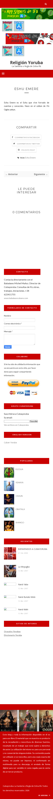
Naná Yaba (23, 584)
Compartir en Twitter (28, 144)
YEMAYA (19, 482)
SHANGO (20, 522)
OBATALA (20, 509)
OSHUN (19, 496)
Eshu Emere (30, 157)
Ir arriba (43, 795)
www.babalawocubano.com (16, 298)
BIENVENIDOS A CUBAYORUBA (32, 549)
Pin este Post (28, 150)
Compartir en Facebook (27, 137)
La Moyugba (24, 566)
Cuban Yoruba (10, 442)
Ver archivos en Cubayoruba (16, 425)
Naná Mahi (23, 609)
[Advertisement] (22, 246)
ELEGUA (19, 469)
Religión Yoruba (26, 62)
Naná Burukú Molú (26, 597)
